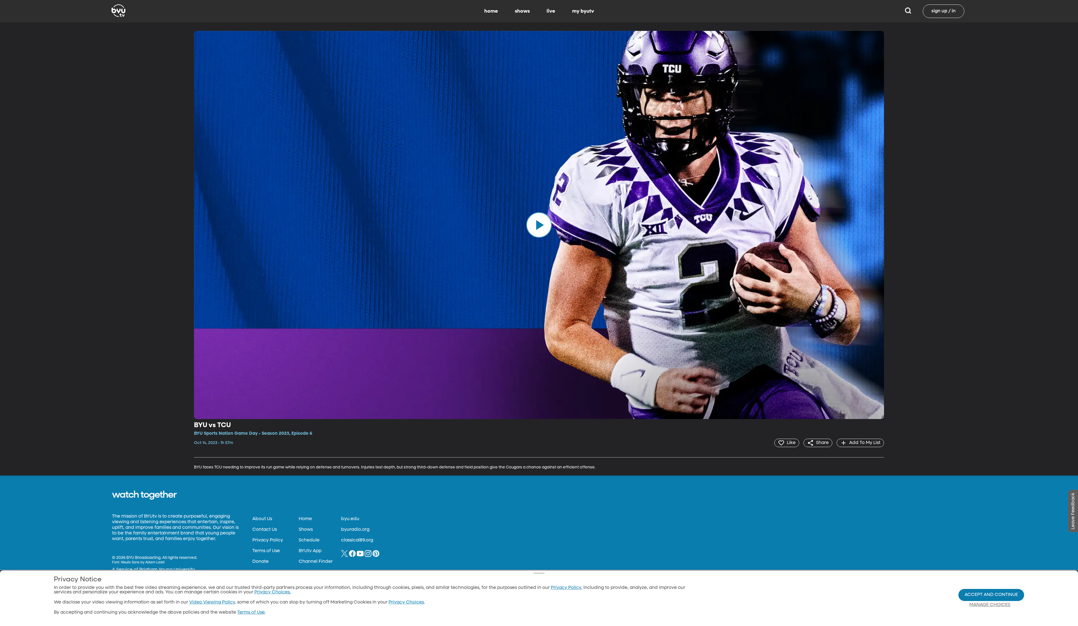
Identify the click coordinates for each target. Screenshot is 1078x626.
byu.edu (350, 519)
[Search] (908, 11)
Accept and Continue (991, 595)
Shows (306, 529)
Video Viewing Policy (212, 602)
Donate (260, 561)
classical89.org (357, 540)
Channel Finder (316, 561)
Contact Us (264, 529)
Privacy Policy (267, 540)
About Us (262, 519)
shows (522, 11)
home (491, 11)
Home (305, 519)
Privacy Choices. (272, 592)
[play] (539, 225)
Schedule (309, 540)
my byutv (583, 11)
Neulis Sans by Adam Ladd (143, 562)
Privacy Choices (406, 602)
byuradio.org (355, 529)
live (551, 11)
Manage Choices (989, 605)
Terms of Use (266, 551)
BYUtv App (310, 551)
